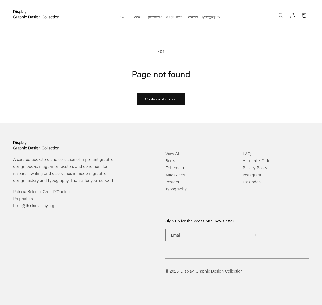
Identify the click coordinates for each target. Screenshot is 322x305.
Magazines (175, 175)
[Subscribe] (254, 235)
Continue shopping (161, 99)
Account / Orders (258, 161)
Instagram (252, 175)
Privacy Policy (255, 168)
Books (170, 161)
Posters (172, 182)
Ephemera (174, 168)
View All (172, 153)
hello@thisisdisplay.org (33, 206)
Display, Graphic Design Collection (211, 271)
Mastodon (252, 182)
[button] (281, 15)
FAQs (248, 153)
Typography (176, 189)
